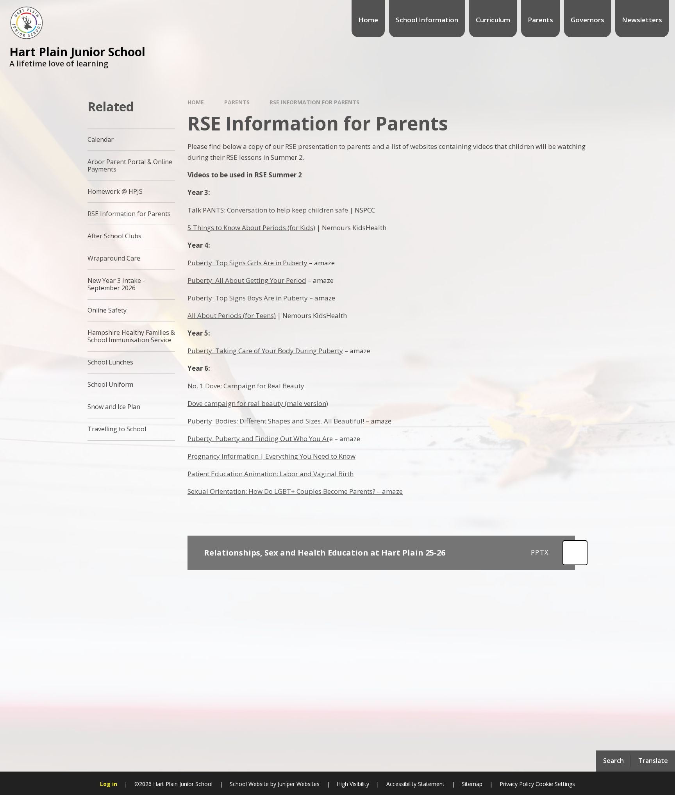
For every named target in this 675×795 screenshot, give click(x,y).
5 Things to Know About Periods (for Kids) (251, 227)
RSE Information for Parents (314, 102)
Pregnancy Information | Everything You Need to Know (271, 456)
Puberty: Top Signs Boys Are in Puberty (248, 297)
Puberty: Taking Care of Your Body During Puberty (265, 350)
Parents (237, 102)
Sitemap (472, 784)
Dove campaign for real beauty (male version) (258, 403)
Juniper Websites (298, 784)
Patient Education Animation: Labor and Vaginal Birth (271, 473)
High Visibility (353, 784)
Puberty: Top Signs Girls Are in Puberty (247, 262)
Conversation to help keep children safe (288, 209)
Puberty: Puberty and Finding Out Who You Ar (258, 438)
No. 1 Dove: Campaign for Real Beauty (246, 385)
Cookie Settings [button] (555, 784)
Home (196, 102)
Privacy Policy (517, 784)
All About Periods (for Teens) (232, 315)
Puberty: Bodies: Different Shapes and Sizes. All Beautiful (275, 420)
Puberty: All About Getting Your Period (247, 280)
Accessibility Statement (415, 784)
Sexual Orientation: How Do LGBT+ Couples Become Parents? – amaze (295, 491)
